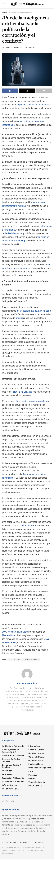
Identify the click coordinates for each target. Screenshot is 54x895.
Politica (31, 778)
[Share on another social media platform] (44, 91)
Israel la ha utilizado (22, 392)
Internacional (34, 746)
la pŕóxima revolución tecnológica (33, 104)
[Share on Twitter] (27, 91)
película (27, 525)
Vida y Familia (35, 786)
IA (10, 659)
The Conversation (31, 659)
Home (4, 13)
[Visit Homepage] (28, 4)
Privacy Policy (38, 842)
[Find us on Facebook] (2, 801)
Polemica (32, 775)
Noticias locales (36, 753)
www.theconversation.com (15, 632)
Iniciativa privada (10, 789)
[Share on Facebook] (10, 91)
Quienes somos (9, 842)
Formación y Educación (13, 778)
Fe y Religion (8, 774)
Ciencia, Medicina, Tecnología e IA (10, 751)
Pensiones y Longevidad (39, 768)
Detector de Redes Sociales (20, 13)
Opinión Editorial (36, 757)
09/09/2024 (29, 47)
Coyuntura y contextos (13, 755)
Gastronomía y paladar (13, 781)
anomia (19, 318)
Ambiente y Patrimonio (13, 746)
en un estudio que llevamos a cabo (34, 311)
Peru (30, 771)
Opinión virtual (35, 760)
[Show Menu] (3, 4)
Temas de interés (36, 782)
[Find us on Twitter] (7, 801)
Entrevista (7, 771)
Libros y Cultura (36, 750)
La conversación (12, 47)
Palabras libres (35, 764)
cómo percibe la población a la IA (31, 401)
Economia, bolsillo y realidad (11, 766)
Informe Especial (10, 785)
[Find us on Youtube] (12, 801)
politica (17, 659)
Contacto (24, 842)
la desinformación (14, 233)
